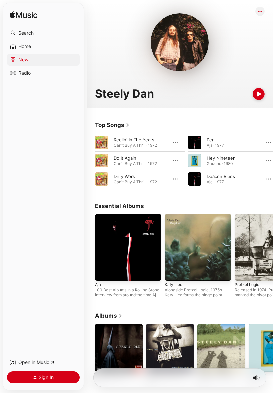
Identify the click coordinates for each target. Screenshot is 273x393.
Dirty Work (124, 176)
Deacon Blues (221, 176)
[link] (112, 125)
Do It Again (125, 158)
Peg (211, 139)
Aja (98, 284)
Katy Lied (173, 284)
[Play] (259, 94)
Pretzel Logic (247, 284)
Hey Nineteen (221, 158)
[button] (43, 33)
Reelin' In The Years (134, 139)
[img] (23, 15)
